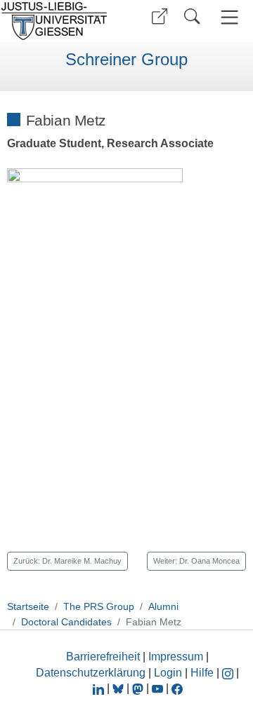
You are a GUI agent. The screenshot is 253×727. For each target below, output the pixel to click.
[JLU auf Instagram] (229, 673)
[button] (159, 16)
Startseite (28, 606)
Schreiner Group (126, 59)
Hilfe (202, 673)
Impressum (175, 657)
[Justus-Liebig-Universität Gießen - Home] (58, 21)
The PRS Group (98, 606)
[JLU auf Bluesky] (119, 688)
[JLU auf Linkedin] (100, 688)
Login (169, 673)
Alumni (163, 606)
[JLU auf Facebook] (177, 688)
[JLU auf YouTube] (157, 688)
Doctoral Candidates (66, 621)
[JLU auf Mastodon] (139, 688)
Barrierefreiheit (103, 657)
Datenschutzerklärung (90, 673)
